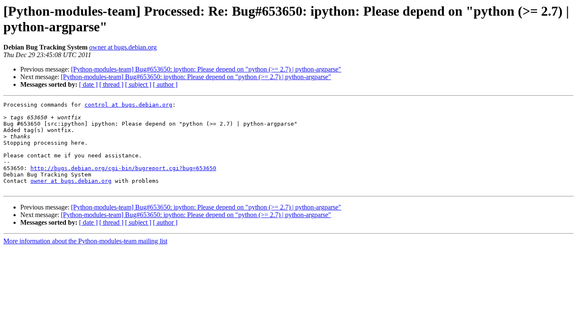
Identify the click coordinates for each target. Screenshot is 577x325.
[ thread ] (111, 84)
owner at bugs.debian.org (123, 47)
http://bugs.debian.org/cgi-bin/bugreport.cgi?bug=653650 (123, 168)
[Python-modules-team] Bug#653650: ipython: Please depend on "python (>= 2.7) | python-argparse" (206, 69)
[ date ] (88, 84)
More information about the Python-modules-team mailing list (85, 241)
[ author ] (165, 84)
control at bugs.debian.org (128, 105)
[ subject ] (138, 84)
